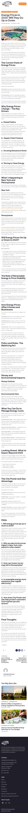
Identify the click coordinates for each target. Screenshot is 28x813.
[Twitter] (16, 650)
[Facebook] (19, 650)
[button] (4, 650)
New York (4, 645)
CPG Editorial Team (8, 674)
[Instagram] (9, 802)
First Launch (8, 811)
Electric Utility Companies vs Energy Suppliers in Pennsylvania (13, 704)
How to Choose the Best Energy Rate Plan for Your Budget (12, 728)
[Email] (22, 650)
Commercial (4, 701)
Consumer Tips (6, 11)
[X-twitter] (6, 802)
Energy (15, 11)
